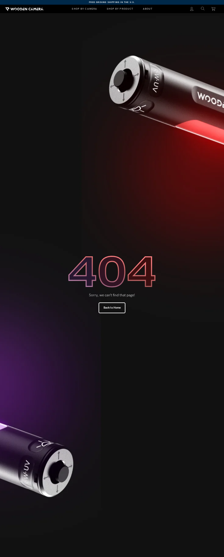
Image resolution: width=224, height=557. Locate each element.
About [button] (148, 8)
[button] (202, 9)
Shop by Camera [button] (84, 8)
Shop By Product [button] (120, 8)
